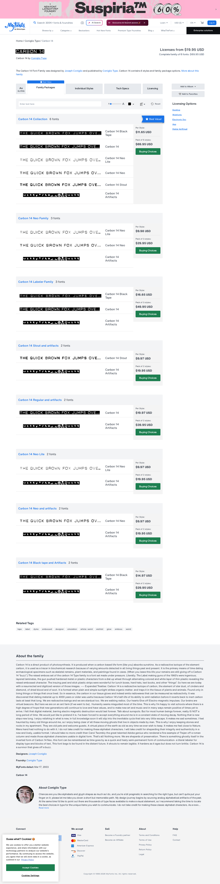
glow (109, 629)
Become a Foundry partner (117, 835)
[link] (34, 23)
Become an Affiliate (114, 840)
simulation (72, 629)
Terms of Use (145, 840)
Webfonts (177, 114)
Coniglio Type (32, 41)
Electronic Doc (179, 119)
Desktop (176, 110)
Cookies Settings (30, 875)
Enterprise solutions (203, 30)
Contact (176, 840)
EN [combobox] (192, 22)
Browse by (46, 30)
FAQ (175, 835)
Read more (44, 808)
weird (128, 629)
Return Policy (145, 849)
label (27, 629)
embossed (47, 629)
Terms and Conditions (149, 835)
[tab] (21, 89)
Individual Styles (84, 88)
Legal (141, 854)
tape (20, 629)
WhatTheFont (167, 30)
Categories (65, 30)
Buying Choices (148, 151)
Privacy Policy (145, 845)
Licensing (152, 88)
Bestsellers (84, 30)
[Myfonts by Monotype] (15, 26)
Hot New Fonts (104, 30)
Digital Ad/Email (179, 129)
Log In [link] (212, 23)
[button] (216, 9)
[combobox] (67, 23)
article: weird (87, 629)
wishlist (99, 629)
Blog (150, 30)
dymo (36, 629)
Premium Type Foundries (129, 30)
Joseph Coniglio (74, 71)
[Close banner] (144, 22)
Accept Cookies (30, 867)
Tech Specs (122, 88)
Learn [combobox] (163, 22)
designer (60, 629)
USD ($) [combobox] (178, 22)
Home (19, 41)
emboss (118, 629)
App (174, 124)
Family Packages (45, 87)
